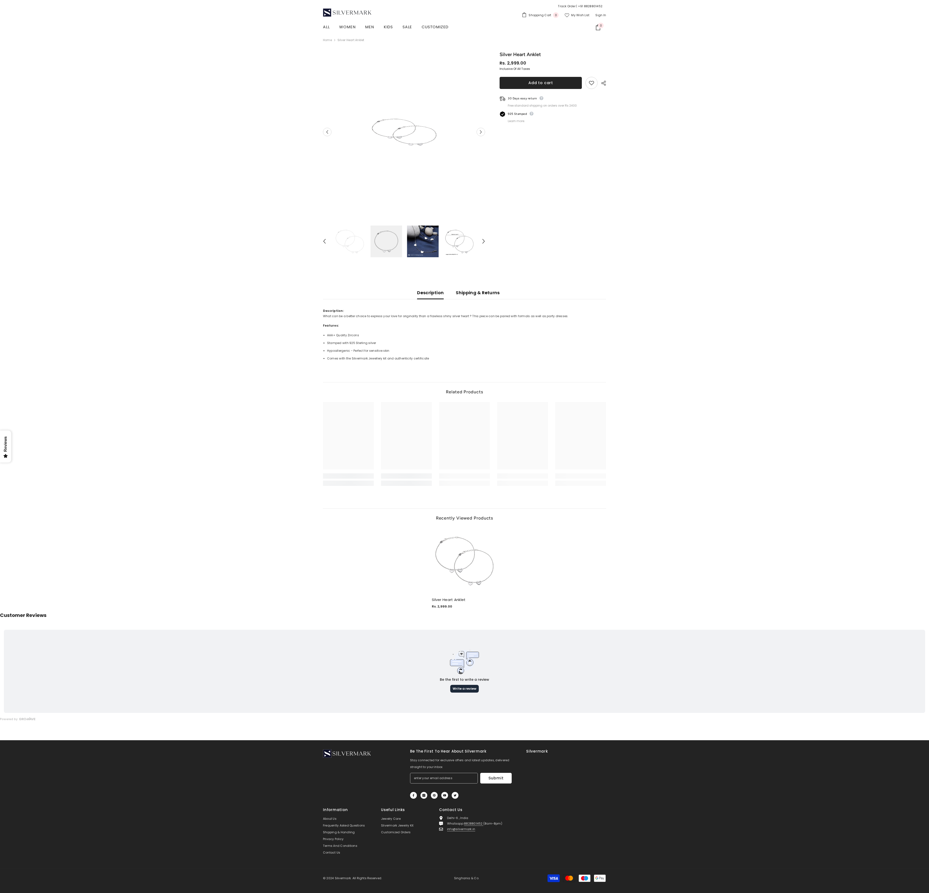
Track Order (567, 6)
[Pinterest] (434, 795)
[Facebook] (413, 795)
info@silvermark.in (461, 829)
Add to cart (540, 83)
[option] (404, 132)
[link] (348, 476)
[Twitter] (455, 795)
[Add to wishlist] (591, 83)
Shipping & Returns (478, 293)
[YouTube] (444, 795)
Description (430, 293)
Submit (496, 778)
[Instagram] (423, 795)
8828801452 (473, 823)
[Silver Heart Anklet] (464, 560)
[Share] (602, 83)
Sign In (600, 15)
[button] (327, 132)
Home (327, 40)
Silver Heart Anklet (449, 599)
